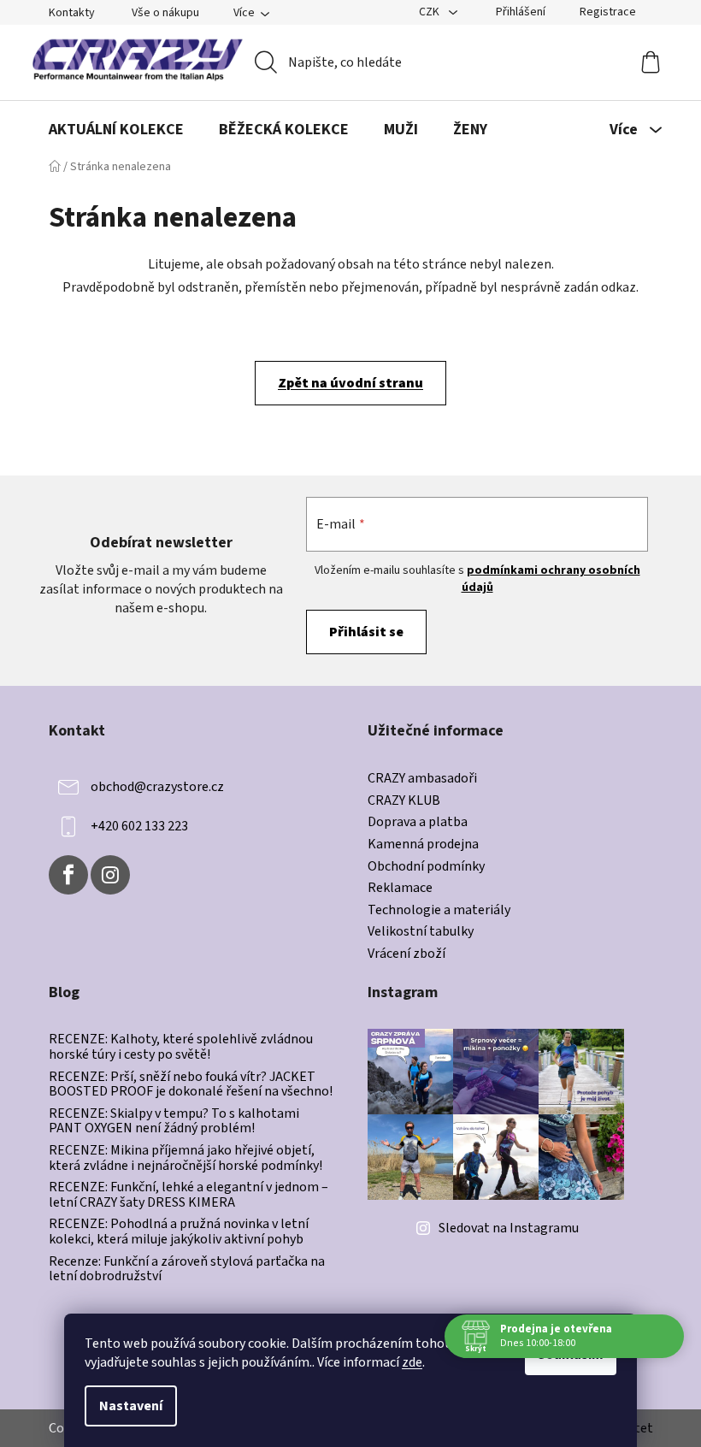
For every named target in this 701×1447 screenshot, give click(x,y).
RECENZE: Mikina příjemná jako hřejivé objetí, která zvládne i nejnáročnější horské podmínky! (185, 1158)
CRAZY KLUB (404, 801)
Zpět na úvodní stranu (350, 383)
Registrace (608, 12)
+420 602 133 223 (139, 826)
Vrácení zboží (406, 954)
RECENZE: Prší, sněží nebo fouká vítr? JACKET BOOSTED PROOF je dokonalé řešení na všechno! (191, 1085)
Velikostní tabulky (421, 932)
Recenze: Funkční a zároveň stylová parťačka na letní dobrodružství (187, 1270)
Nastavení (130, 1406)
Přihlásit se (366, 632)
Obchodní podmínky (426, 867)
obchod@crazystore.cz (157, 786)
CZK (430, 12)
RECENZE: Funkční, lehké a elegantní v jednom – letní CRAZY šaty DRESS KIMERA (188, 1195)
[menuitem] (116, 130)
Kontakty (72, 12)
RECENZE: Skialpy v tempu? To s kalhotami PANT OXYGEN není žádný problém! (174, 1122)
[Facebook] (68, 875)
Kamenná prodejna (423, 845)
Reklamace (400, 888)
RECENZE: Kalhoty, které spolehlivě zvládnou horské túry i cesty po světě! (181, 1047)
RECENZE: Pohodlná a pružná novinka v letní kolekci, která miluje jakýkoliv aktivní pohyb (179, 1232)
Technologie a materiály (439, 910)
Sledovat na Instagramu (509, 1228)
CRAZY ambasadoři (422, 779)
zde (412, 1362)
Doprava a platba (418, 822)
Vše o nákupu (165, 12)
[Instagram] (110, 875)
